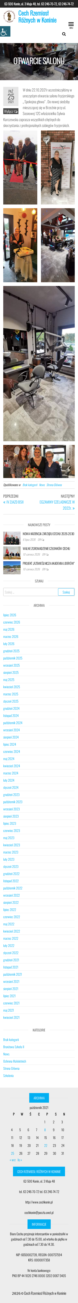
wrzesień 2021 (11, 981)
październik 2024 (12, 722)
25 (12, 1153)
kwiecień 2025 (11, 686)
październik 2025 (12, 658)
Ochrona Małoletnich (14, 1061)
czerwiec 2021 (11, 1002)
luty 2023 (8, 859)
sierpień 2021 (10, 988)
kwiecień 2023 (11, 844)
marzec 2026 (10, 636)
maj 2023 (8, 837)
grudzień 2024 (11, 708)
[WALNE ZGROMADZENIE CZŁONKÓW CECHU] (12, 552)
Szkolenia (8, 1075)
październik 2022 (12, 888)
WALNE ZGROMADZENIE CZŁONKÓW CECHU (46, 548)
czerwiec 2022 (11, 916)
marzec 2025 (10, 693)
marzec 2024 (10, 773)
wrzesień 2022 (11, 895)
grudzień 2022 (11, 873)
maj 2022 (8, 923)
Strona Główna (54, 484)
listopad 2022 (11, 880)
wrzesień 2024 (11, 729)
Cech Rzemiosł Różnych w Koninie (37, 16)
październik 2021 (12, 974)
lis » (20, 1159)
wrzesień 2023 (11, 808)
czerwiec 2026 (11, 622)
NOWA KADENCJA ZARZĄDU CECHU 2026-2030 (48, 533)
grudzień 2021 (11, 959)
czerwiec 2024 (11, 751)
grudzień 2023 (11, 794)
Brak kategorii (30, 484)
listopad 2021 (10, 967)
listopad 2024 (11, 715)
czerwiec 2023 (11, 830)
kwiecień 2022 (11, 931)
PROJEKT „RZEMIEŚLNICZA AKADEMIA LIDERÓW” (49, 563)
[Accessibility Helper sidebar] (5, 31)
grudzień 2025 (11, 650)
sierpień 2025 (11, 672)
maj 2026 (8, 629)
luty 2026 (8, 643)
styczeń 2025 (10, 701)
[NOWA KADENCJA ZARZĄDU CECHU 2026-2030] (12, 537)
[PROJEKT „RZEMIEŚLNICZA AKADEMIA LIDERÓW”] (12, 567)
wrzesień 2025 (11, 665)
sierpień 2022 (11, 902)
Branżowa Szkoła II (13, 1046)
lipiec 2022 (9, 909)
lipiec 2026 (9, 614)
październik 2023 (12, 801)
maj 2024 (8, 758)
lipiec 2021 (9, 995)
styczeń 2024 (10, 787)
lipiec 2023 (9, 823)
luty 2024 (8, 780)
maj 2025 (8, 679)
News (42, 484)
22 (45, 1145)
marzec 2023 (10, 852)
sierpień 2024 (11, 737)
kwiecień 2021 (11, 1017)
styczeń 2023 (10, 866)
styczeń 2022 (10, 952)
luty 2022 (8, 945)
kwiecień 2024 (11, 765)
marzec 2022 (10, 938)
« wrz (13, 1159)
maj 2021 (8, 1010)
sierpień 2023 (11, 816)
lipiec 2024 (9, 744)
